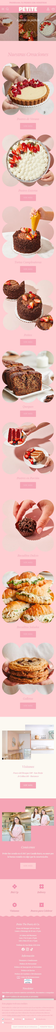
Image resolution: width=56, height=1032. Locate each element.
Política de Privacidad (28, 964)
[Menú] (3, 9)
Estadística (28, 1019)
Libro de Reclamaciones (30, 977)
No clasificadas (41, 1019)
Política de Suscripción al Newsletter (28, 967)
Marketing (17, 1019)
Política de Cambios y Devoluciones (28, 974)
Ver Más (28, 785)
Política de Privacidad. (14, 1015)
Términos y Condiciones (28, 960)
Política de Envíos (28, 970)
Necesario (7, 1019)
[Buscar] (8, 9)
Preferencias (8, 1023)
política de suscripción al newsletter (24, 996)
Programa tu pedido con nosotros (28, 2)
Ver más (28, 126)
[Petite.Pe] (28, 9)
